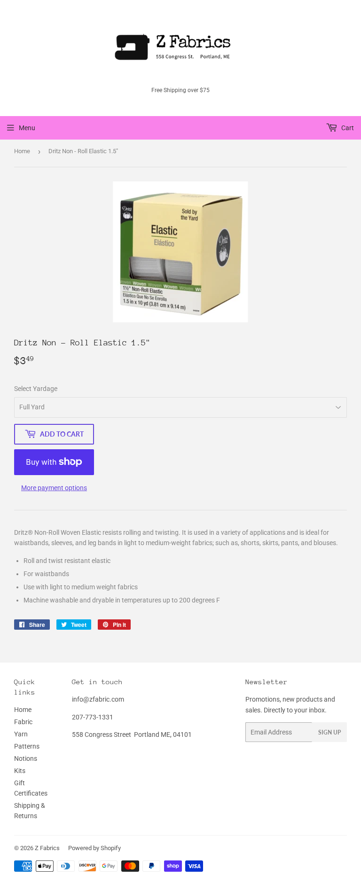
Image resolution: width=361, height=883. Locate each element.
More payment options (54, 488)
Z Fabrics (47, 848)
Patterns (26, 746)
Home (22, 151)
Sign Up (329, 732)
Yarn (21, 734)
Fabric (23, 722)
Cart (347, 128)
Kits (19, 770)
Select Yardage (35, 388)
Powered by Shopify (94, 848)
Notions (25, 758)
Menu (27, 128)
